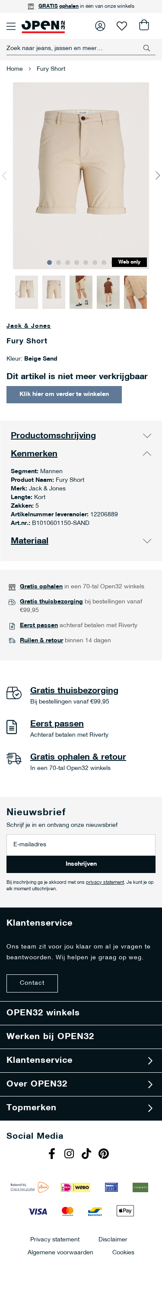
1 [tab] (49, 262)
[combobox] (81, 48)
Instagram (70, 1154)
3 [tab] (67, 262)
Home (14, 69)
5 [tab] (85, 262)
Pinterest (104, 1154)
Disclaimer (112, 1239)
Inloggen (100, 26)
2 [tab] (58, 262)
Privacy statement (54, 1239)
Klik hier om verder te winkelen (64, 394)
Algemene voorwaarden (60, 1252)
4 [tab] (76, 262)
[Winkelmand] (143, 26)
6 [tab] (94, 262)
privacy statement (105, 882)
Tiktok (87, 1154)
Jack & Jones (28, 326)
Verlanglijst (121, 26)
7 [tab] (104, 262)
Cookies (123, 1252)
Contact (32, 983)
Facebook (53, 1154)
